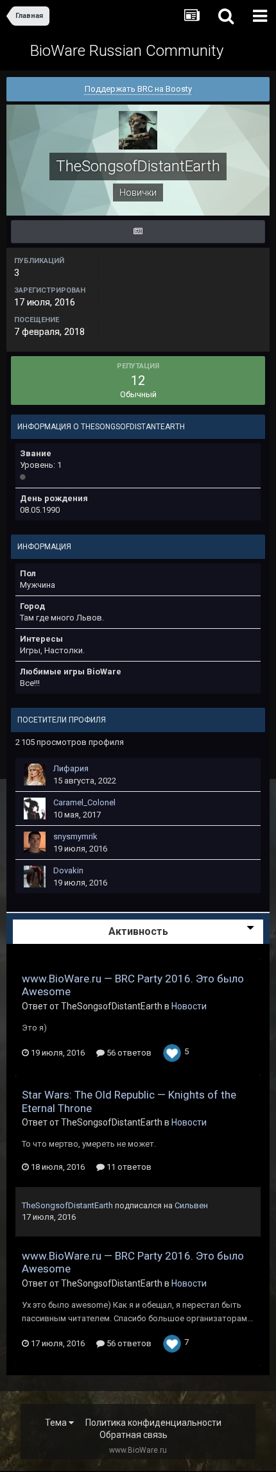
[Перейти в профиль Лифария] (35, 774)
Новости (189, 1006)
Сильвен (191, 1205)
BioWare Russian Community (126, 51)
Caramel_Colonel (84, 802)
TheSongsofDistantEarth (67, 1205)
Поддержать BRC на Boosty (138, 89)
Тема (57, 1422)
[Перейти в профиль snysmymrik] (35, 842)
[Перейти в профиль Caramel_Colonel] (35, 808)
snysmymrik (75, 836)
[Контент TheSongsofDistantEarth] (138, 231)
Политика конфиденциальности (153, 1422)
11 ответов (128, 1167)
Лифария (71, 768)
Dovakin (68, 870)
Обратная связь (133, 1435)
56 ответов (128, 1052)
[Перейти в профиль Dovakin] (35, 876)
